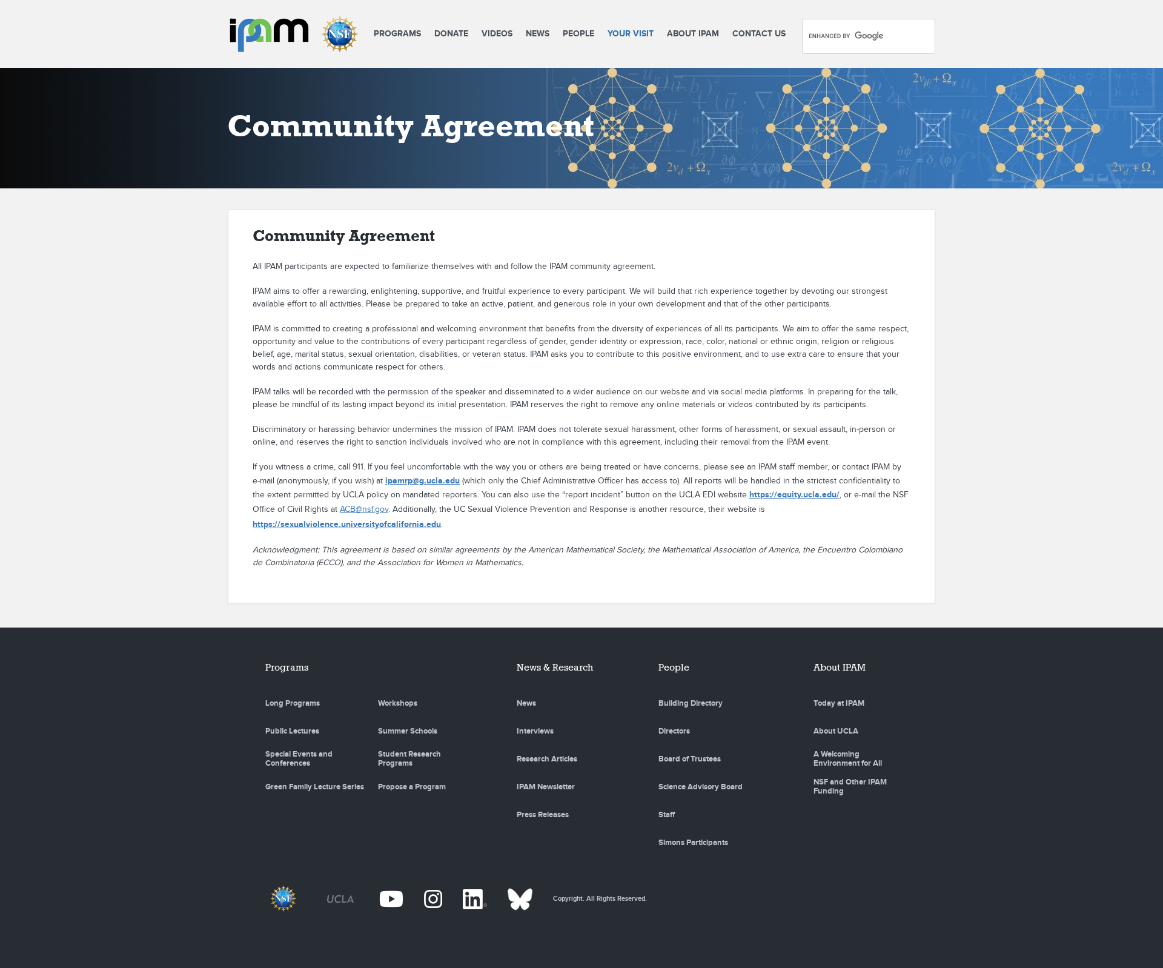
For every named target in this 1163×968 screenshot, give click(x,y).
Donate (451, 33)
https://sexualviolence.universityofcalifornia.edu (347, 524)
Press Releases (543, 815)
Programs (397, 33)
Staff (666, 815)
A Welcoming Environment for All (847, 759)
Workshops (397, 703)
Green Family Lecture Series (314, 787)
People (578, 33)
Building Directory (690, 703)
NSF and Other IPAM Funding (850, 787)
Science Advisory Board (700, 787)
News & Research (555, 667)
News (537, 33)
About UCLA (835, 731)
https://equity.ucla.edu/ (794, 494)
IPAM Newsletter (546, 787)
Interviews (535, 731)
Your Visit (631, 33)
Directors (674, 731)
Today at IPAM (838, 703)
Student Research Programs (409, 759)
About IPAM (693, 33)
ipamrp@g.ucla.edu (422, 481)
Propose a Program (412, 787)
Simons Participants (693, 842)
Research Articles (547, 759)
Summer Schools (407, 731)
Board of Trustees (689, 759)
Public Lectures (292, 731)
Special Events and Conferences (299, 759)
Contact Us (759, 33)
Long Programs (292, 703)
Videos (497, 33)
